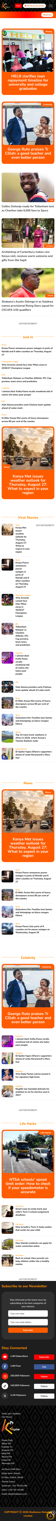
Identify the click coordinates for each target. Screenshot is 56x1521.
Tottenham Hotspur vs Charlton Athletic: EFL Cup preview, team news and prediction (22, 635)
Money (49, 31)
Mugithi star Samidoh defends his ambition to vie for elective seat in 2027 (32, 1091)
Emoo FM (6, 1460)
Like (44, 1366)
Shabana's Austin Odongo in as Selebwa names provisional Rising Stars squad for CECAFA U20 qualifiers (28, 306)
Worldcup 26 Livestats (35, 6)
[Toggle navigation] (50, 6)
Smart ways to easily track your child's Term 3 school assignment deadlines (32, 1211)
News (4, 344)
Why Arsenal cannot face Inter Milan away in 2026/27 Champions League (22, 606)
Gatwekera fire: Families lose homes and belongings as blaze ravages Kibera (33, 720)
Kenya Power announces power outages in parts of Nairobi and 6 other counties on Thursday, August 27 (27, 351)
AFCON (50, 296)
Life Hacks (46, 1132)
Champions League (10, 361)
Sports (18, 732)
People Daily (7, 1440)
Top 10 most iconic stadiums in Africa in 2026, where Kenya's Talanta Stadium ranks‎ (30, 737)
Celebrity (47, 104)
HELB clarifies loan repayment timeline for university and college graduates (28, 82)
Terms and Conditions (11, 1413)
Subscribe (28, 1330)
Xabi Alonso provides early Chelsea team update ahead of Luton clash (33, 689)
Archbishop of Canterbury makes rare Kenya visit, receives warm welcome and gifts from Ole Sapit (27, 256)
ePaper (18, 6)
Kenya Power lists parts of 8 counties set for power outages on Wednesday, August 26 (32, 929)
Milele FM (6, 1443)
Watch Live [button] (47, 15)
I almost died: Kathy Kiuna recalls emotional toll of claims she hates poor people (22, 664)
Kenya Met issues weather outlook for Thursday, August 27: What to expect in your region (28, 484)
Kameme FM (7, 1450)
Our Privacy (7, 1416)
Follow (44, 1376)
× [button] (53, 1512)
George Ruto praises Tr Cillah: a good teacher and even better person (28, 153)
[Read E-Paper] (50, 1515)
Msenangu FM (8, 1463)
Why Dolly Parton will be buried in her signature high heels (32, 1075)
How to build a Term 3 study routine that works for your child (33, 1229)
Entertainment (21, 749)
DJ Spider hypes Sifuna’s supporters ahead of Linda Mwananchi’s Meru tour (33, 754)
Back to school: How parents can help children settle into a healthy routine (32, 1261)
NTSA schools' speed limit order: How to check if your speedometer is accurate (28, 1185)
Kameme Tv (7, 1446)
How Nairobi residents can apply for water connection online (33, 1245)
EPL (51, 200)
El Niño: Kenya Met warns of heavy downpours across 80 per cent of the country (32, 703)
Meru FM (6, 1453)
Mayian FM (7, 1456)
